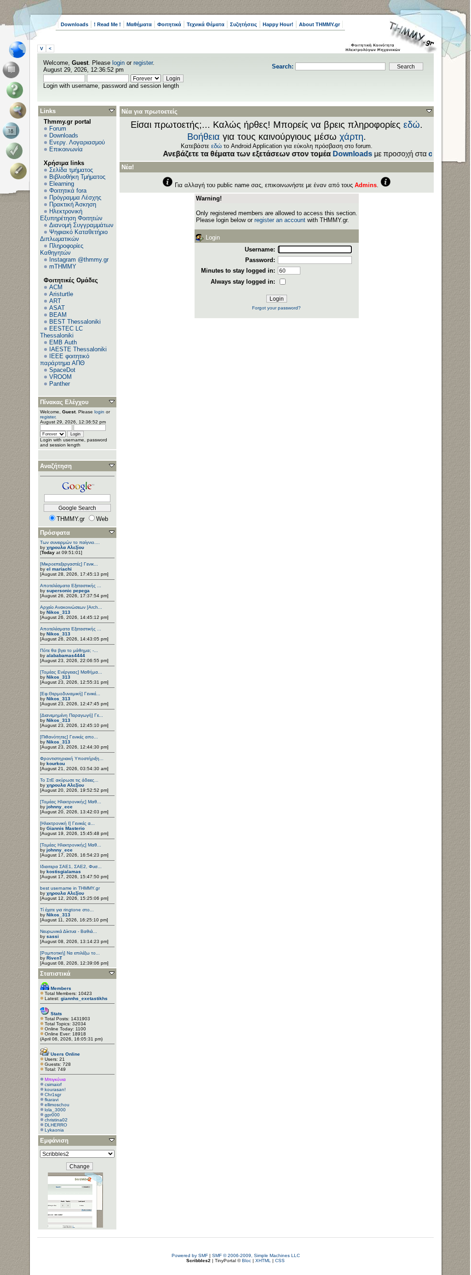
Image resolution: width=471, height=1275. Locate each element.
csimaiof (53, 1084)
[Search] (20, 110)
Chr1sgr (53, 1094)
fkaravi (51, 1099)
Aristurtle (61, 294)
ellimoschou (57, 1104)
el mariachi (59, 569)
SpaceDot (62, 369)
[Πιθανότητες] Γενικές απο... (69, 736)
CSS (280, 1260)
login (118, 62)
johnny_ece (59, 806)
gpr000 (52, 1114)
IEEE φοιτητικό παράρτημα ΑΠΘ (64, 359)
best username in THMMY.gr (70, 888)
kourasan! (55, 1089)
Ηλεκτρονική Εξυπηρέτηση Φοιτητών (71, 215)
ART (55, 300)
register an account (279, 220)
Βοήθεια (203, 137)
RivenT (54, 958)
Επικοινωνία (66, 149)
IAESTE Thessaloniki (78, 349)
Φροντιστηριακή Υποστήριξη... (71, 758)
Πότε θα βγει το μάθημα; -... (69, 650)
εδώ (411, 125)
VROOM (60, 376)
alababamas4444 (65, 655)
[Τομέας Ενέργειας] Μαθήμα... (71, 672)
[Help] (16, 90)
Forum (57, 128)
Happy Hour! (278, 24)
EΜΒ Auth (63, 342)
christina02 (56, 1119)
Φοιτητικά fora (67, 190)
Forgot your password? (276, 307)
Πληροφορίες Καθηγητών (61, 249)
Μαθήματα (139, 24)
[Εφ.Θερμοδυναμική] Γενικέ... (70, 693)
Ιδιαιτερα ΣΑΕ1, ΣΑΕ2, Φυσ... (71, 866)
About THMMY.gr (319, 24)
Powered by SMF (190, 1255)
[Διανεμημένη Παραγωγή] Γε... (71, 715)
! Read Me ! (107, 24)
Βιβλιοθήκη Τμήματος (77, 176)
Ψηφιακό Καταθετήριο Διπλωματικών (74, 235)
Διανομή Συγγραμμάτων (81, 225)
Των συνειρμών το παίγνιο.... (70, 542)
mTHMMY (62, 266)
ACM (56, 287)
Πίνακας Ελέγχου (64, 402)
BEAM (58, 314)
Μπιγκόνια (55, 1079)
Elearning (61, 183)
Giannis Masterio (65, 828)
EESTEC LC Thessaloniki (61, 332)
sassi (52, 936)
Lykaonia (54, 1129)
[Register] (20, 171)
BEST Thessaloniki (75, 321)
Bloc (246, 1260)
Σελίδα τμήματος (71, 169)
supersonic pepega (68, 590)
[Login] (16, 150)
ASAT (57, 307)
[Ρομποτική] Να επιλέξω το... (70, 952)
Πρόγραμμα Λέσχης (75, 197)
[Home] (20, 49)
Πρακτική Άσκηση (72, 204)
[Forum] (12, 70)
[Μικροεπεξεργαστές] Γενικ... (69, 563)
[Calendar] (12, 130)
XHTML (263, 1260)
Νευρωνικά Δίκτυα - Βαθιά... (68, 931)
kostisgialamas (63, 871)
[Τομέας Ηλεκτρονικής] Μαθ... (70, 801)
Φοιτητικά (169, 24)
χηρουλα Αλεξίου (65, 547)
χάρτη (351, 137)
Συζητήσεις (243, 24)
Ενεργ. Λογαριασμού (77, 142)
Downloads (74, 24)
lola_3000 (55, 1109)
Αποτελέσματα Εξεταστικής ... (70, 585)
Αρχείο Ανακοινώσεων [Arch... (71, 607)
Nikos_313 (58, 612)
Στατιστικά (55, 973)
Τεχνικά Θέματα (205, 24)
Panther (59, 383)
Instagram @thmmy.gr (79, 259)
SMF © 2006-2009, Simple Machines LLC (256, 1255)
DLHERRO (56, 1124)
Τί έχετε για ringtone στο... (67, 909)
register (143, 62)
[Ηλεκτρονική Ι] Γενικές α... (67, 823)
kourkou (55, 763)
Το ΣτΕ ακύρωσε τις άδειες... (69, 780)
